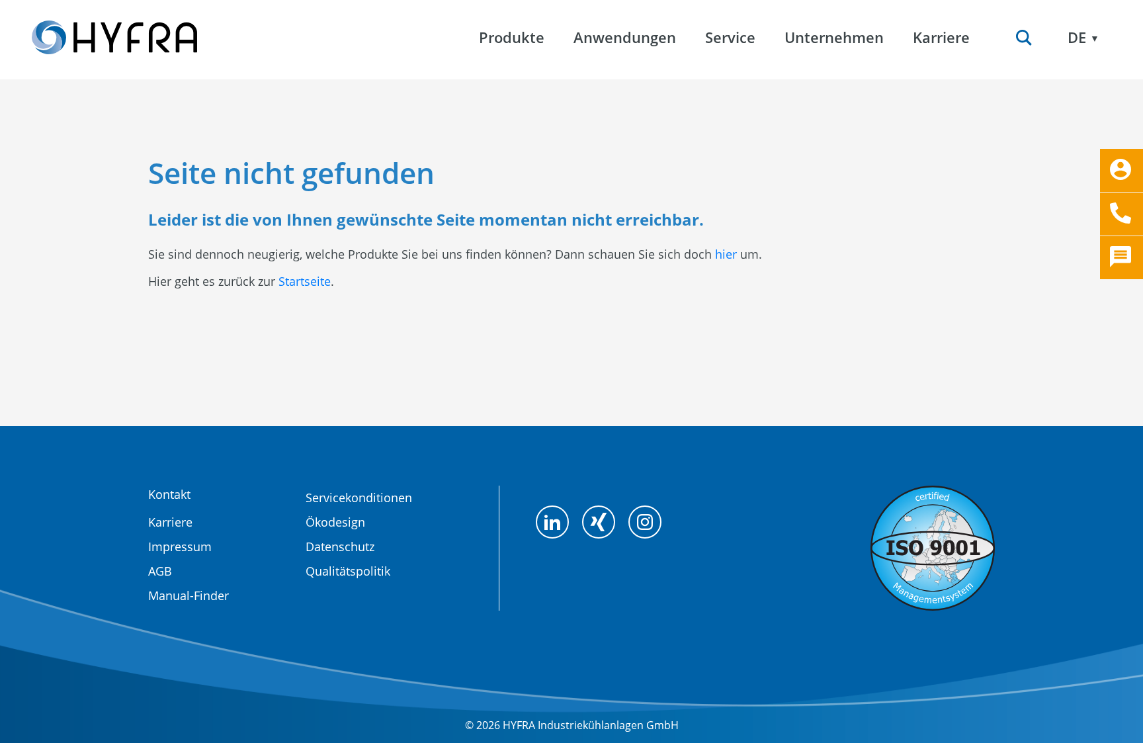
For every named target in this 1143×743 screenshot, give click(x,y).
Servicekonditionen (359, 497)
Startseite (304, 281)
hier (726, 254)
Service (730, 37)
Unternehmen (834, 37)
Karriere (170, 522)
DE (1077, 37)
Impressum (180, 546)
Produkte (511, 37)
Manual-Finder (188, 595)
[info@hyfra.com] (1121, 170)
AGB (160, 571)
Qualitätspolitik (348, 571)
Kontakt (169, 494)
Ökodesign (335, 522)
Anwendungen (624, 37)
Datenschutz (340, 546)
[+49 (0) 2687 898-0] (1121, 214)
